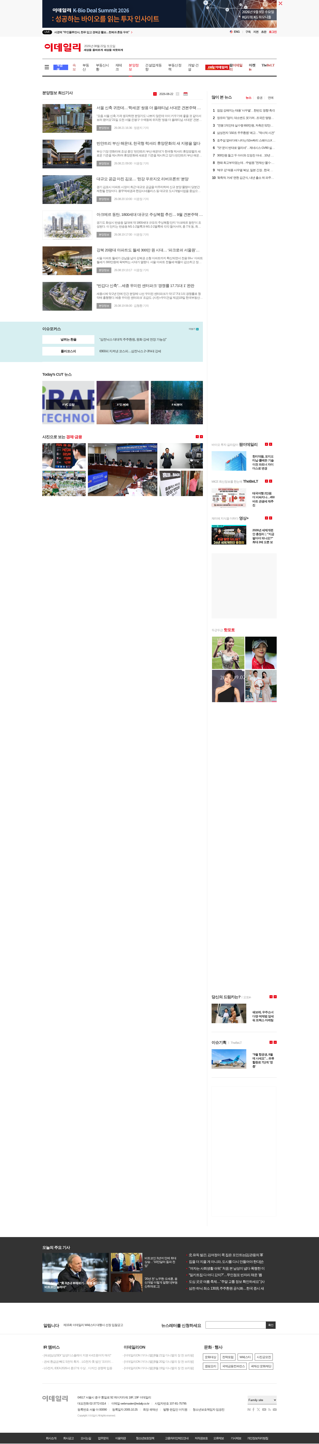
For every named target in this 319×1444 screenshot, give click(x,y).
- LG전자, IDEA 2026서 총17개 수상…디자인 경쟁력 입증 (77, 1368)
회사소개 (51, 1438)
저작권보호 (201, 1438)
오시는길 (86, 1438)
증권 (259, 97)
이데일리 (83, 47)
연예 (270, 97)
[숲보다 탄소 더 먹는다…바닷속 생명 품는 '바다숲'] (177, 402)
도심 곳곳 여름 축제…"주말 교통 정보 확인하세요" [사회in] (228, 1281)
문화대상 (210, 1357)
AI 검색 (59, 67)
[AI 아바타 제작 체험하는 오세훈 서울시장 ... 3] (181, 445)
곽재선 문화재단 (261, 1366)
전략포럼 (227, 1357)
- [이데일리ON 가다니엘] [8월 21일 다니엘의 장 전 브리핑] (158, 1355)
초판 (263, 31)
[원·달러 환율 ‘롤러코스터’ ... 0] (64, 445)
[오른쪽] (201, 436)
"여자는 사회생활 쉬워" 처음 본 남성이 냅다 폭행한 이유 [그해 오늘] (234, 1268)
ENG (237, 31)
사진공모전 (264, 1357)
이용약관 (120, 1438)
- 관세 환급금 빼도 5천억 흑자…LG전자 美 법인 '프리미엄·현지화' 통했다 (79, 1361)
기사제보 (236, 1438)
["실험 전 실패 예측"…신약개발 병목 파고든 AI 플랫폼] (68, 402)
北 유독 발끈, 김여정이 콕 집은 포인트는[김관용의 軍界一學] (229, 1255)
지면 (255, 31)
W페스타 (245, 1357)
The (268, 65)
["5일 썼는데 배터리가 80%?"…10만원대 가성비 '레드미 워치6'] (123, 402)
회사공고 (68, 1438)
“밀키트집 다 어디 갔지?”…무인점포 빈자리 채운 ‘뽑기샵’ (227, 1275)
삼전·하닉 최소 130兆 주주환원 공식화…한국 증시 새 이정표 (230, 1288)
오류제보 (218, 1438)
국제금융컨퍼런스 (233, 1366)
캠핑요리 (210, 1366)
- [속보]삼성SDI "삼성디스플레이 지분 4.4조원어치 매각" (76, 1355)
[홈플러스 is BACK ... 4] (181, 472)
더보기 (192, 329)
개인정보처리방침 (257, 1438)
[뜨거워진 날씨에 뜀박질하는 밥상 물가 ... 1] (64, 472)
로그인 (273, 31)
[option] (124, 32)
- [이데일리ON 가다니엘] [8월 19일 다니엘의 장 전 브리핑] (158, 1368)
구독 (248, 31)
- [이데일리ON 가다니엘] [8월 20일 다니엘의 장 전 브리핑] (158, 1361)
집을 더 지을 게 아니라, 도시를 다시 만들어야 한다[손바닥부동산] (233, 1262)
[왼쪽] (197, 436)
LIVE (47, 32)
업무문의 (103, 1438)
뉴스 (248, 97)
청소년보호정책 (145, 1438)
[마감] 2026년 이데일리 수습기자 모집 (86, 1325)
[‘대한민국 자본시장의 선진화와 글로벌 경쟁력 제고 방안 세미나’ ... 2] (122, 445)
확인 (270, 1325)
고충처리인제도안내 (176, 1438)
